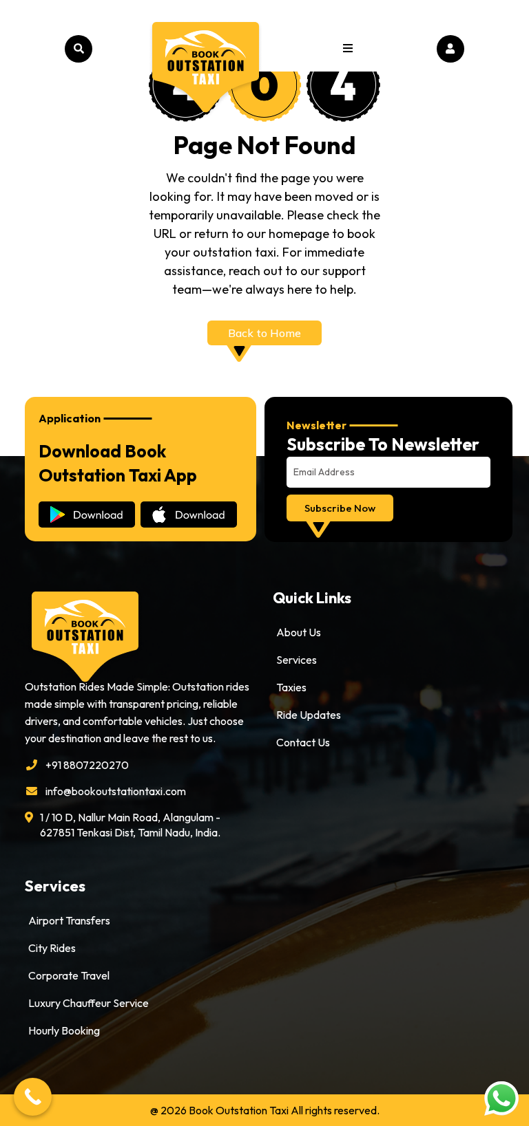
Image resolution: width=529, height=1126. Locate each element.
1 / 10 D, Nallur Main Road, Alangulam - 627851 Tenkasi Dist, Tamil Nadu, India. (130, 824)
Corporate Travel (69, 975)
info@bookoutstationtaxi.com (115, 791)
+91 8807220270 (87, 765)
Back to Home (264, 333)
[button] (347, 49)
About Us (298, 632)
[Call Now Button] (33, 1097)
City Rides (52, 948)
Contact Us (303, 742)
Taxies (291, 687)
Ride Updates (308, 715)
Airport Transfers (69, 920)
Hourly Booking (64, 1030)
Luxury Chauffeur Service (88, 1003)
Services (296, 660)
